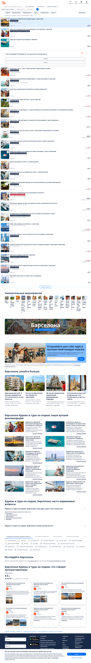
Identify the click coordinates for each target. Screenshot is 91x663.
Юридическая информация (46, 640)
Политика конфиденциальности (48, 642)
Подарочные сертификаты (66, 647)
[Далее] (85, 297)
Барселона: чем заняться (30, 631)
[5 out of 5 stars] (18, 586)
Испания (12, 631)
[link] (45, 22)
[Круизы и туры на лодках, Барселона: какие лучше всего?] (84, 525)
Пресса (64, 644)
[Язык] (81, 2)
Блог (64, 642)
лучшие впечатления (54, 561)
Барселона (33, 561)
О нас (64, 638)
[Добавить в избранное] (8, 19)
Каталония (19, 631)
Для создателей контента (79, 642)
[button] (45, 22)
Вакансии (65, 640)
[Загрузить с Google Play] (34, 639)
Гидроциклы (9, 513)
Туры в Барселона (42, 631)
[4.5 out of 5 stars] (9, 579)
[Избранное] (70, 2)
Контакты (42, 638)
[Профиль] (87, 2)
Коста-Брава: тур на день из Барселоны (16, 608)
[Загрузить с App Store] (34, 644)
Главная (7, 631)
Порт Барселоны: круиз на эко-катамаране (72, 583)
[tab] (19, 536)
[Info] (32, 15)
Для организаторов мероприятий (79, 639)
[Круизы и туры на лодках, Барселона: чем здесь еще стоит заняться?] (84, 508)
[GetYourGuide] (4, 3)
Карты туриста (10, 516)
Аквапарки (8, 519)
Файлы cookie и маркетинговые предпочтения (48, 645)
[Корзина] (76, 2)
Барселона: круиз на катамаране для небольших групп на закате (15, 583)
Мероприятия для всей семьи (14, 518)
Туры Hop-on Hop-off (11, 515)
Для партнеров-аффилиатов (79, 646)
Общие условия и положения (47, 648)
